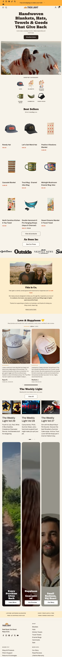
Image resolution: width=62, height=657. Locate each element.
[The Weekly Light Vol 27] (50, 407)
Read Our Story (31, 309)
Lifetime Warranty (38, 655)
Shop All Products (8, 650)
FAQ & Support (7, 653)
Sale (33, 642)
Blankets (35, 627)
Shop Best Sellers (31, 37)
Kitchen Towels (37, 632)
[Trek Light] (31, 7)
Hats (33, 629)
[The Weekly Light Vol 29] (11, 407)
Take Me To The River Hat (33, 376)
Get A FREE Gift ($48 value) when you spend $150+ (31, 2)
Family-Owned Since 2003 (46, 615)
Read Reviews (37, 653)
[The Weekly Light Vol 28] (31, 407)
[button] (6, 7)
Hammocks (36, 640)
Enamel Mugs (36, 637)
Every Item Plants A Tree (46, 613)
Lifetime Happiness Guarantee (16, 613)
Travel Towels (36, 634)
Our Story (35, 650)
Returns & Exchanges (9, 655)
